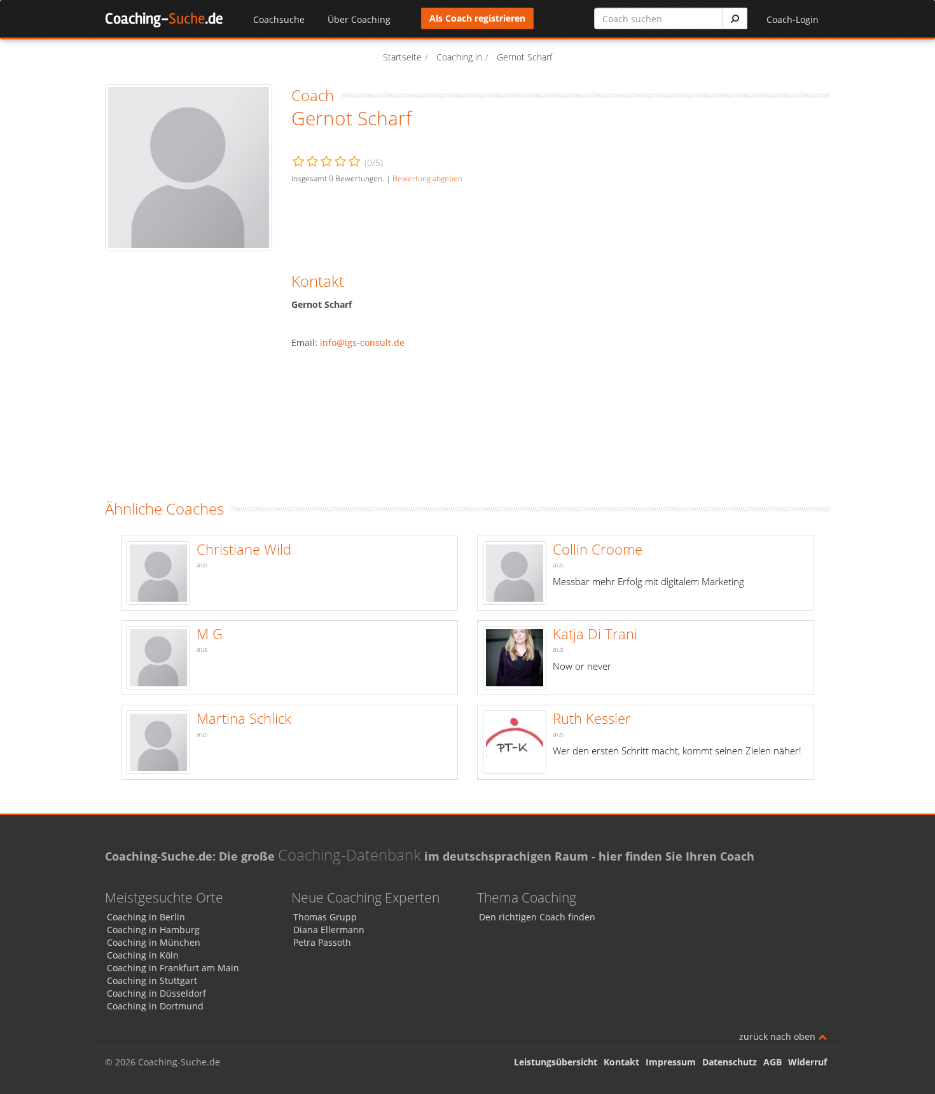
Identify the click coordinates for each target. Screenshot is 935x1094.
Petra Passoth (322, 942)
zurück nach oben (778, 1036)
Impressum (671, 1062)
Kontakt (621, 1062)
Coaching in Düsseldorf (156, 993)
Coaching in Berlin (146, 917)
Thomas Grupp (325, 917)
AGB (772, 1062)
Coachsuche (279, 19)
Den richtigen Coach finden (537, 917)
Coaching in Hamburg (153, 930)
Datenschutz (729, 1062)
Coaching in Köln (143, 955)
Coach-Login (792, 19)
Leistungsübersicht (555, 1062)
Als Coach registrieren (477, 18)
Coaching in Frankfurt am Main (173, 968)
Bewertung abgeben (427, 178)
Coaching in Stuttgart (152, 980)
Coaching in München (153, 942)
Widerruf (807, 1062)
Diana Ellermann (328, 930)
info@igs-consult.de (362, 342)
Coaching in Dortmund (155, 1006)
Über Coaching (359, 19)
